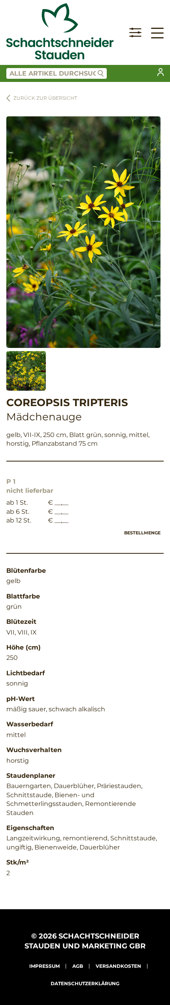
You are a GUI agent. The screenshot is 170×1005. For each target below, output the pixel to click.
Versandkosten (118, 966)
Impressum (44, 966)
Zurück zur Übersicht (45, 98)
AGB (77, 966)
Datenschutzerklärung (85, 983)
